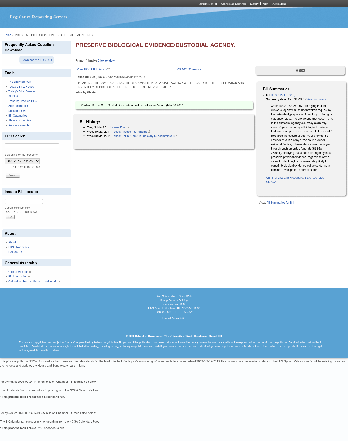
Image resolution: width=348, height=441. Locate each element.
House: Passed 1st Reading (131, 131)
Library (254, 3)
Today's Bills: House (21, 86)
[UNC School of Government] (111, 3)
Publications (279, 3)
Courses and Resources (233, 3)
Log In (166, 318)
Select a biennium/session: (22, 154)
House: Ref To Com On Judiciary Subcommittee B (145, 136)
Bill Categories (17, 115)
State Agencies (314, 177)
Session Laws (17, 111)
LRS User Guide (18, 247)
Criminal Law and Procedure (284, 177)
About (12, 242)
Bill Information (19, 276)
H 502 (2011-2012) (283, 95)
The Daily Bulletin (19, 81)
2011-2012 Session (189, 69)
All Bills (13, 96)
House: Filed (119, 127)
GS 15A (271, 182)
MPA (265, 3)
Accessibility (179, 318)
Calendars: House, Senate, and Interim (34, 281)
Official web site (19, 271)
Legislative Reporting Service (39, 17)
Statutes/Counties (19, 120)
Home (7, 35)
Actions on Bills (18, 106)
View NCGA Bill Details (93, 69)
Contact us (15, 252)
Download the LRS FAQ (36, 60)
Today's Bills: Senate (21, 91)
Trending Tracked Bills (22, 101)
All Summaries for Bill (280, 202)
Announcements (18, 125)
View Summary (316, 99)
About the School (207, 3)
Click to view (106, 60)
